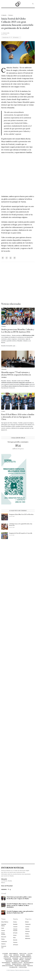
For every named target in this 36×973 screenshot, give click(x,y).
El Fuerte (15, 933)
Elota (14, 937)
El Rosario (15, 944)
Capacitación (7, 958)
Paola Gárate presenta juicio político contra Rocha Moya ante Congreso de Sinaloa (19, 897)
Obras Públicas (4, 922)
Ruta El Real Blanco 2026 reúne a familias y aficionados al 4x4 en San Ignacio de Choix (17, 417)
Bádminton (27, 938)
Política (3, 939)
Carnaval (8, 964)
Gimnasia (27, 931)
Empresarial (8, 959)
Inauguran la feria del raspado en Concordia (20, 533)
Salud (2, 928)
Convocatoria (23, 967)
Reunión (22, 955)
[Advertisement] (18, 174)
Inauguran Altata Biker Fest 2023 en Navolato (21, 514)
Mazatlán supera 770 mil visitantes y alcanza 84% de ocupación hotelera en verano (16, 374)
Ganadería (15, 958)
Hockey (27, 933)
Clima (10, 955)
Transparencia (6, 962)
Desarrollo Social (17, 962)
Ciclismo (27, 926)
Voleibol (27, 929)
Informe (15, 959)
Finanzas (6, 956)
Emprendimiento (26, 956)
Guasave (15, 942)
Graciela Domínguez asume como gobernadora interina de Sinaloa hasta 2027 (20, 912)
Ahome (14, 935)
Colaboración (13, 967)
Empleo (21, 959)
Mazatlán (15, 924)
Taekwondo (28, 924)
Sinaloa (15, 922)
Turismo (3, 930)
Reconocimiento (28, 962)
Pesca (6, 955)
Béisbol (27, 922)
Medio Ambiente (13, 953)
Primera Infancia (16, 964)
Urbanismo (16, 961)
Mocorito (15, 940)
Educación (3, 936)
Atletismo (27, 936)
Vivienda (28, 955)
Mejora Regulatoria (20, 965)
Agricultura (22, 953)
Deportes (16, 955)
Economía (5, 953)
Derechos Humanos (7, 965)
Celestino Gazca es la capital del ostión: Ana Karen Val (20, 524)
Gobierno (3, 943)
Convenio (27, 959)
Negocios (30, 965)
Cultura (30, 953)
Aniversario (26, 964)
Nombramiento (25, 961)
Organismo (9, 961)
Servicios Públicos (15, 956)
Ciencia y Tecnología (25, 958)
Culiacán (15, 926)
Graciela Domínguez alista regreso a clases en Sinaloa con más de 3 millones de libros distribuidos (20, 905)
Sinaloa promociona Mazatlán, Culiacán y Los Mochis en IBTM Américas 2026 (17, 330)
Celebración (4, 941)
